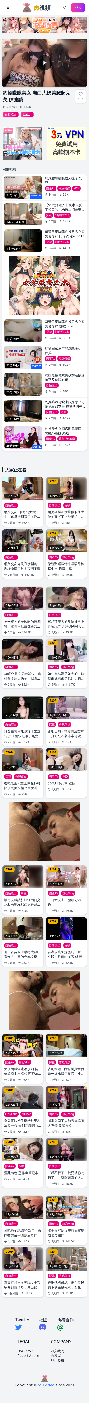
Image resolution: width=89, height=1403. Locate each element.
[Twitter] (22, 1327)
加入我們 (57, 1351)
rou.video (46, 1385)
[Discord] (43, 1327)
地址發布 (57, 1360)
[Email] (65, 1327)
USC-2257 (25, 1351)
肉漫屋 (56, 1355)
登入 (78, 7)
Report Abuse (28, 1355)
